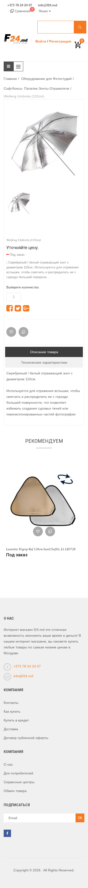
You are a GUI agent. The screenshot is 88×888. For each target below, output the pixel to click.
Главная (10, 79)
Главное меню (19, 66)
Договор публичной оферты (26, 738)
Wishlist (38, 531)
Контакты (11, 703)
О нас (8, 764)
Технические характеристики (44, 362)
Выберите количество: (23, 287)
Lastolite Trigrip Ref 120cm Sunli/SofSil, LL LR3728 (41, 549)
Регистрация (60, 41)
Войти (40, 41)
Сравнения (23, 11)
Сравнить (50, 531)
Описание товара (44, 352)
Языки (43, 11)
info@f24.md (47, 5)
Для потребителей (18, 773)
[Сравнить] (23, 332)
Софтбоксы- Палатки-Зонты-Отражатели (36, 88)
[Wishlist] (11, 332)
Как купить (12, 711)
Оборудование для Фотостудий (46, 79)
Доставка (11, 729)
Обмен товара (15, 791)
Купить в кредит (16, 720)
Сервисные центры (19, 782)
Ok (80, 818)
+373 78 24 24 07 (19, 5)
